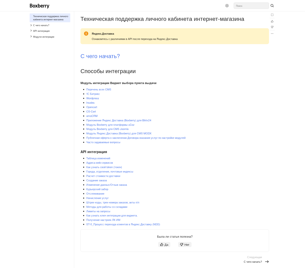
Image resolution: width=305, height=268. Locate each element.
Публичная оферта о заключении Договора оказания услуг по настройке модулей (136, 137)
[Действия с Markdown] (272, 33)
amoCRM (92, 116)
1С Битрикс (93, 94)
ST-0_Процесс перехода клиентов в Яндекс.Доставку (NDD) (123, 224)
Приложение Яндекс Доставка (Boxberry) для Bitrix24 (118, 120)
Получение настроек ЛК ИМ (103, 220)
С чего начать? (100, 56)
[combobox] (251, 6)
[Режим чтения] (272, 14)
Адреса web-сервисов (99, 162)
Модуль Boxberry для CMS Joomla (107, 129)
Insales (90, 102)
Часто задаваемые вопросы (103, 142)
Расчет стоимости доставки (103, 176)
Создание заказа (96, 180)
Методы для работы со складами (106, 207)
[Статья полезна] (272, 21)
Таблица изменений (98, 158)
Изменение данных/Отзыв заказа (106, 184)
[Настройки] (227, 5)
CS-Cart (91, 111)
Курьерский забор (97, 189)
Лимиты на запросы (98, 211)
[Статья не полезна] (272, 27)
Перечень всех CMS (98, 89)
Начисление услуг (97, 198)
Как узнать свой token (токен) (104, 167)
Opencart (91, 107)
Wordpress (92, 98)
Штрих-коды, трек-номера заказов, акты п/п (112, 202)
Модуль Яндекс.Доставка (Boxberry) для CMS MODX (118, 133)
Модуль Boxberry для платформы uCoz (110, 124)
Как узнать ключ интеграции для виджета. (111, 215)
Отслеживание (95, 193)
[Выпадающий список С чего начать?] (31, 25)
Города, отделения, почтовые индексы (109, 171)
